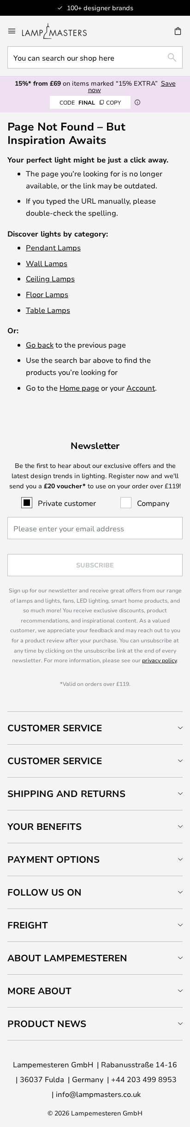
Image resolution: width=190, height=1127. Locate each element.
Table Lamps (48, 310)
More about (39, 990)
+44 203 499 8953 (144, 1079)
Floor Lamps (47, 294)
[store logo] (60, 31)
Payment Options (53, 859)
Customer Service (54, 728)
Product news (46, 1023)
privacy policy (159, 660)
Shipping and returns (66, 793)
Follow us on (44, 892)
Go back (39, 344)
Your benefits (44, 826)
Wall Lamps (46, 263)
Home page (79, 387)
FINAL (90, 102)
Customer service (54, 760)
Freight (27, 925)
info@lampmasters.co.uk (98, 1094)
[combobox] (95, 57)
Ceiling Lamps (50, 278)
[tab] (95, 727)
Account (140, 387)
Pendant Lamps (53, 247)
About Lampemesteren (67, 958)
